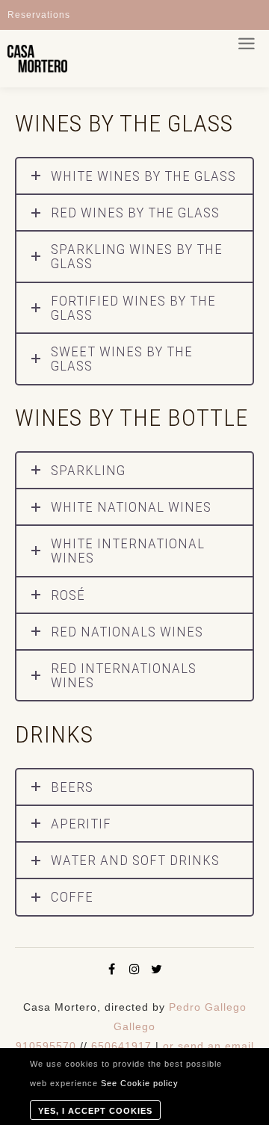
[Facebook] (112, 969)
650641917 (121, 1046)
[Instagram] (134, 969)
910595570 (46, 1046)
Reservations (38, 15)
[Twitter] (157, 969)
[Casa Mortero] (37, 58)
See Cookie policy (140, 1083)
